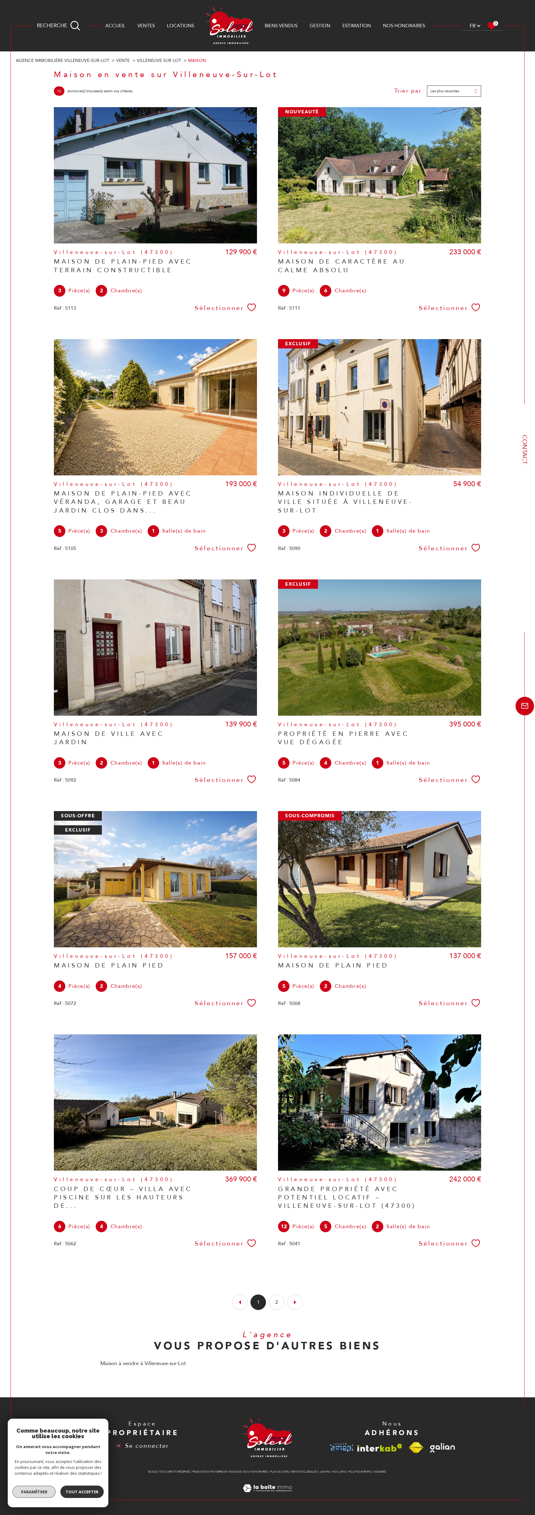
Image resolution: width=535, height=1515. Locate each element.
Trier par (408, 91)
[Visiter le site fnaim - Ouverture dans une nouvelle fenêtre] (416, 1447)
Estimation (356, 26)
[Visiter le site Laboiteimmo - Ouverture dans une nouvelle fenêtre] (267, 1495)
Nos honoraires (404, 26)
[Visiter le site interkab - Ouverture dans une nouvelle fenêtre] (379, 1448)
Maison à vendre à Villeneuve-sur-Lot (143, 1363)
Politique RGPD (360, 1472)
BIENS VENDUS (281, 26)
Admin (324, 1472)
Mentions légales (303, 1472)
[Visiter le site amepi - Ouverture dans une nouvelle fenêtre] (341, 1447)
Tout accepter (82, 1492)
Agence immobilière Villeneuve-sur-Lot (62, 60)
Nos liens (339, 1472)
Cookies (380, 1471)
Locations (180, 26)
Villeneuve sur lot (159, 60)
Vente (123, 60)
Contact (524, 449)
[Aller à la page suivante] (295, 1302)
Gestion (320, 26)
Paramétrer (34, 1492)
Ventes (146, 26)
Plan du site (279, 1472)
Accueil (115, 26)
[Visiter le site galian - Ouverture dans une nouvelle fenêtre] (442, 1448)
